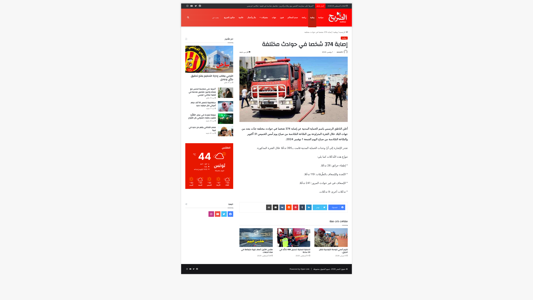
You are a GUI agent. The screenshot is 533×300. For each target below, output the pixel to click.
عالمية (241, 17)
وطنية (312, 17)
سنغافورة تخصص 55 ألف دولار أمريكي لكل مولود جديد (293, 6)
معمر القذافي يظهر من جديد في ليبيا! (202, 129)
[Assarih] (338, 17)
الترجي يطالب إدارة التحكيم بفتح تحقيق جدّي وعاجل (212, 78)
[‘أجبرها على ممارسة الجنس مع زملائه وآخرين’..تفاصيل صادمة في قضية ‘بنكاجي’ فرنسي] (225, 93)
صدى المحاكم (293, 17)
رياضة (304, 17)
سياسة (320, 17)
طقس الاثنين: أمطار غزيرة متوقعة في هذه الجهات (257, 251)
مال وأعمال (251, 17)
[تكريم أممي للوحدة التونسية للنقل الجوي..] (331, 237)
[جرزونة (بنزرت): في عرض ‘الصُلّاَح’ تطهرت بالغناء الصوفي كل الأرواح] (225, 118)
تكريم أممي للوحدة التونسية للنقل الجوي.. (333, 251)
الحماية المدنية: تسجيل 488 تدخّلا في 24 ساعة (294, 251)
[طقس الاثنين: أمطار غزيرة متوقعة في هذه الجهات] (256, 237)
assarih (340, 52)
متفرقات (264, 17)
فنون (282, 17)
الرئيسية (342, 32)
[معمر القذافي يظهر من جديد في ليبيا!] (225, 131)
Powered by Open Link (299, 269)
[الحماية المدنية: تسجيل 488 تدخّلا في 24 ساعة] (293, 237)
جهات (274, 17)
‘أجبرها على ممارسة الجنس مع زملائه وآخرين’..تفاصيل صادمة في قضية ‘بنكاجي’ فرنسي (202, 92)
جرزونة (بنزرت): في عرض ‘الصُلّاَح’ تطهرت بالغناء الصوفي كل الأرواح (202, 116)
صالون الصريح (229, 17)
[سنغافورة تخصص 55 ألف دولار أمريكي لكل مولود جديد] (225, 106)
